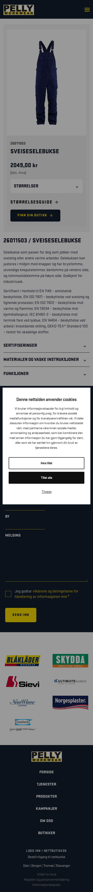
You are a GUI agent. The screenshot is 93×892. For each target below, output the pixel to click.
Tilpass (46, 492)
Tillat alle (46, 478)
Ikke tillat (46, 463)
